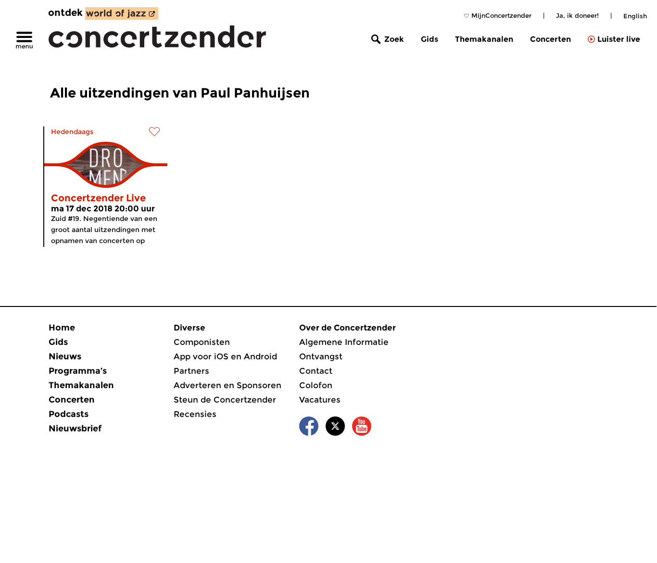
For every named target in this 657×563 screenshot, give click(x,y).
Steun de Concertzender (225, 399)
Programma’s (78, 371)
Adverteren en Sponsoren (227, 385)
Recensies (195, 414)
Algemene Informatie (344, 342)
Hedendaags (72, 131)
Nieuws (65, 356)
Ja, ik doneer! (577, 15)
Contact (315, 371)
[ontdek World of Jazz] (121, 13)
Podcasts (68, 414)
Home (62, 327)
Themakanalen (484, 39)
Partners (191, 371)
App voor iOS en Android (225, 356)
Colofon (315, 385)
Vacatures (320, 399)
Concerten (550, 39)
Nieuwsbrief (75, 428)
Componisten (202, 342)
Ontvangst (320, 356)
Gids (429, 39)
